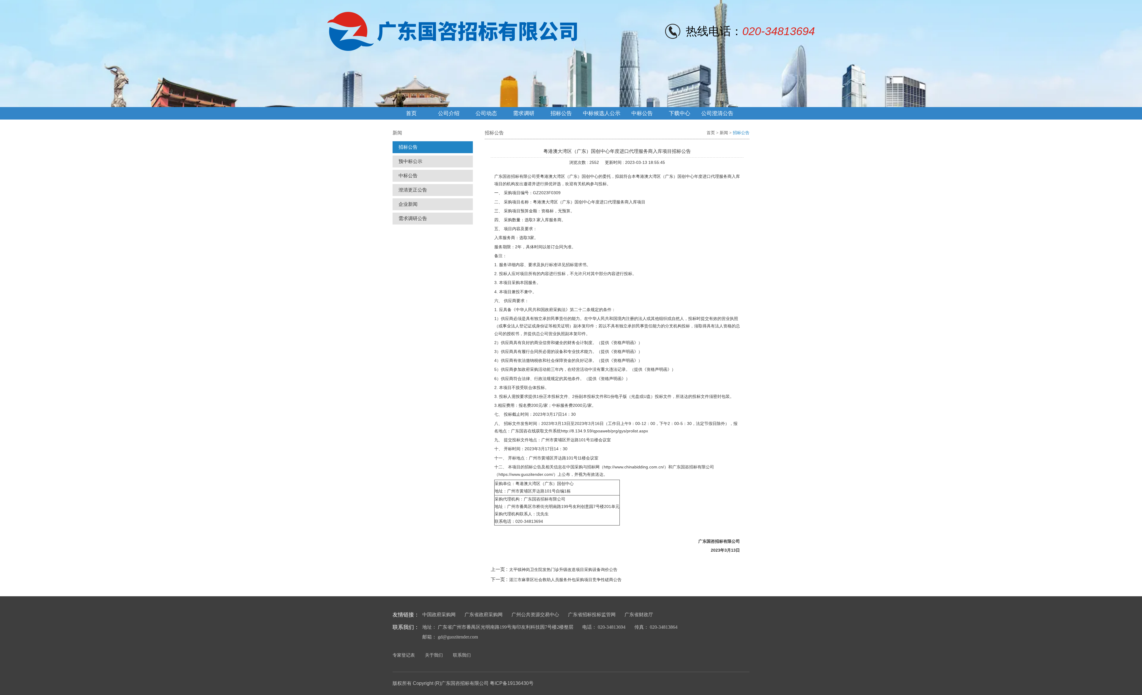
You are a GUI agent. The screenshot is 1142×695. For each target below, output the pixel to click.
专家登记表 (404, 655)
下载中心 (679, 113)
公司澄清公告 (717, 113)
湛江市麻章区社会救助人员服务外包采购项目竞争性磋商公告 (565, 579)
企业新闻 (408, 204)
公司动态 (486, 113)
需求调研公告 (413, 218)
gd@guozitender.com (458, 636)
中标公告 (642, 113)
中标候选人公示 (601, 113)
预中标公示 (410, 161)
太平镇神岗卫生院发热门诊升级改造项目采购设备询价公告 (563, 569)
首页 (411, 113)
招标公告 (561, 113)
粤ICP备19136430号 (512, 683)
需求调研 (523, 113)
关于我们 (434, 655)
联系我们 (462, 655)
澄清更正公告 (413, 189)
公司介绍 (448, 113)
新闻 (724, 133)
